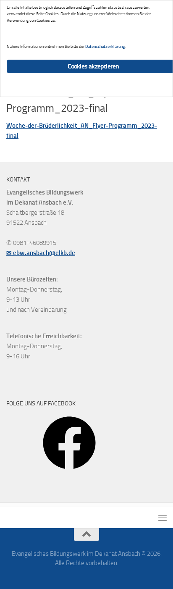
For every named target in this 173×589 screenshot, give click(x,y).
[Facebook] (69, 472)
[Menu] (162, 517)
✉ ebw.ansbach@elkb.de (40, 253)
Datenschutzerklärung (105, 46)
